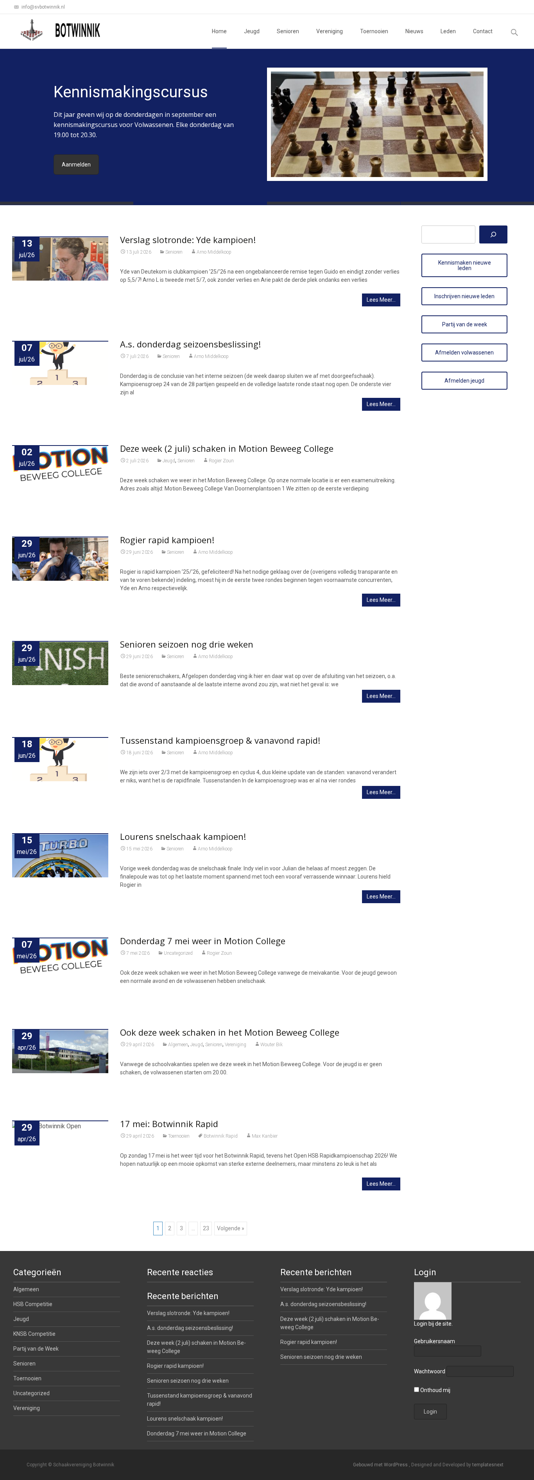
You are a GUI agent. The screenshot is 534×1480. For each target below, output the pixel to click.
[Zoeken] (493, 234)
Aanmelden (76, 164)
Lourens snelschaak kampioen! (183, 836)
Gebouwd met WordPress (381, 1464)
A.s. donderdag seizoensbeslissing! (190, 344)
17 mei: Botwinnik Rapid (169, 1123)
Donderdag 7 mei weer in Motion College (202, 941)
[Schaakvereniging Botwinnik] (61, 29)
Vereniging (329, 31)
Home (219, 31)
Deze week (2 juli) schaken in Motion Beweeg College (226, 448)
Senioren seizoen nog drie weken (186, 644)
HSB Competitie (32, 1304)
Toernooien (374, 31)
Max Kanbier (265, 1136)
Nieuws (414, 31)
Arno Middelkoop (214, 252)
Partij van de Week (36, 1349)
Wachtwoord (429, 1371)
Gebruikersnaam (434, 1341)
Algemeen (178, 1044)
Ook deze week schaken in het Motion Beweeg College (229, 1032)
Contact (483, 31)
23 (206, 1228)
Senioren (288, 31)
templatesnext (488, 1464)
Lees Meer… (381, 300)
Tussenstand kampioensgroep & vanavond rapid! (220, 740)
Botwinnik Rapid (221, 1136)
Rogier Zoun (221, 461)
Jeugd (252, 31)
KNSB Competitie (34, 1334)
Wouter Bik (271, 1044)
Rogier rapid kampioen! (167, 540)
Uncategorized (178, 953)
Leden (448, 31)
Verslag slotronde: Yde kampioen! (188, 239)
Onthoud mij (434, 1390)
